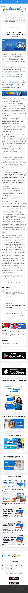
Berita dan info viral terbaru (7, 19)
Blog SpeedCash (5, 588)
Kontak (11, 588)
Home (4, 17)
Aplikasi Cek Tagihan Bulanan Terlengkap (15, 17)
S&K (14, 588)
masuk (7, 343)
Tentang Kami (19, 588)
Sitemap (24, 588)
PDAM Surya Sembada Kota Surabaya (15, 82)
